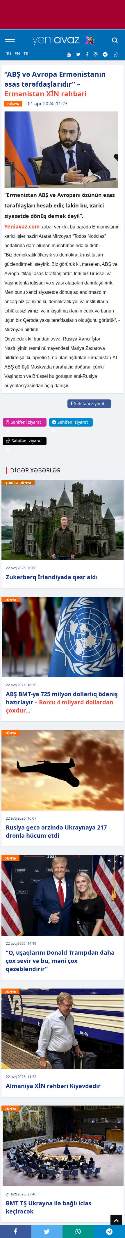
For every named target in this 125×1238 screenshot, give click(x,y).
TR (26, 53)
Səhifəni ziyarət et (87, 407)
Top (116, 1220)
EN (17, 53)
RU (8, 53)
